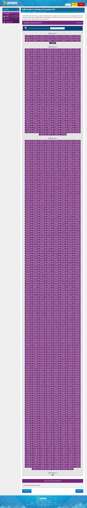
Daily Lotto (81, 4)
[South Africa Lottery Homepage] (12, 3)
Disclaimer (50, 502)
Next (79, 490)
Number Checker (9, 21)
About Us (32, 502)
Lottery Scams (43, 502)
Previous (27, 490)
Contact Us (37, 502)
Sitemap (55, 502)
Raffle (7, 16)
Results (74, 4)
